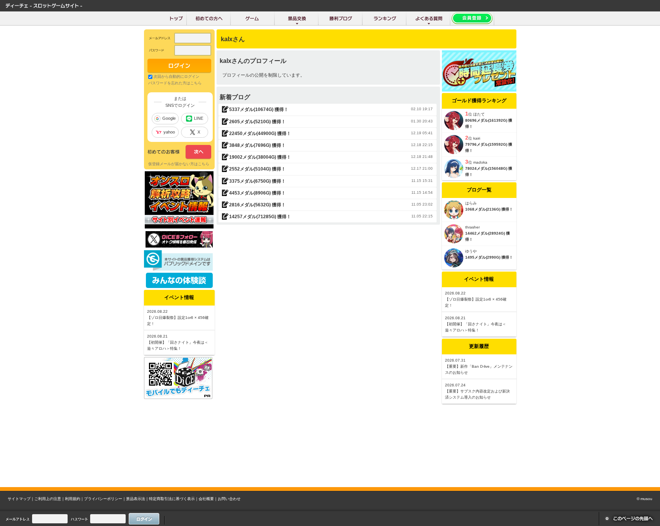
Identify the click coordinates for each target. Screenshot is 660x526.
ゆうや (471, 251)
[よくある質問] (428, 18)
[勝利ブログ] (340, 18)
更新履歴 (479, 346)
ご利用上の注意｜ (49, 499)
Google (169, 118)
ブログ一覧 (479, 190)
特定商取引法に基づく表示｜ (174, 499)
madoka (480, 162)
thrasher (472, 227)
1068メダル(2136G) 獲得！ (489, 209)
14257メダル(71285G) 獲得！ (260, 216)
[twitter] (179, 245)
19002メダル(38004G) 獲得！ (260, 157)
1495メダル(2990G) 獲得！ (489, 257)
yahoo (169, 132)
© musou (644, 499)
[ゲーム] (253, 18)
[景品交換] (297, 18)
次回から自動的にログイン (176, 76)
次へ (179, 152)
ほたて (479, 114)
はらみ (471, 203)
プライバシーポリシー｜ (105, 499)
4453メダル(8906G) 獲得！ (257, 193)
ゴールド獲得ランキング (479, 100)
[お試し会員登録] (472, 18)
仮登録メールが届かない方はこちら (178, 164)
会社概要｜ (208, 499)
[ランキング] (384, 18)
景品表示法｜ (137, 499)
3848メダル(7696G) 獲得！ (257, 145)
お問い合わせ (229, 499)
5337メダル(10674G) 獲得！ (258, 109)
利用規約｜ (74, 499)
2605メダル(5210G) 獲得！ (257, 121)
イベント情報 (479, 279)
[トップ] (176, 18)
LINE (198, 118)
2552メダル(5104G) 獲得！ (257, 169)
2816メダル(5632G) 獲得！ (257, 205)
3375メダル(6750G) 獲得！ (257, 181)
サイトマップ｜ (21, 499)
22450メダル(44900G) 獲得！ (260, 133)
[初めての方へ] (209, 18)
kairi (476, 138)
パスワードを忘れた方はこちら (175, 83)
